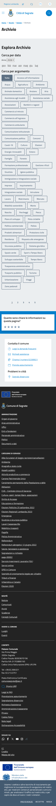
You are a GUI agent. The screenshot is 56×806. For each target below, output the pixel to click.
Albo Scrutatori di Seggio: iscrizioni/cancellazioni (23, 457)
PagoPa (5, 532)
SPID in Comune (9, 569)
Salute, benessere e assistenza (15, 548)
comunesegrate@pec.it (12, 681)
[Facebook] (7, 739)
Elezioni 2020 (8, 586)
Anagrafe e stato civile (11, 466)
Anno (4, 60)
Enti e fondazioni (9, 431)
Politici (5, 439)
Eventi (4, 635)
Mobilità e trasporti (10, 528)
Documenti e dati (9, 443)
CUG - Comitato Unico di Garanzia (16, 490)
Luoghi (5, 631)
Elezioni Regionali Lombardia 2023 (17, 511)
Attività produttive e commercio (16, 474)
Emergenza (6, 515)
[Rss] (26, 739)
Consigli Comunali (9, 616)
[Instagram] (21, 739)
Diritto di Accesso (9, 499)
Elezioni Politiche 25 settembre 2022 (18, 507)
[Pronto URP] (31, 4)
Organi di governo (9, 418)
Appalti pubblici (8, 470)
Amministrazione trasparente (15, 708)
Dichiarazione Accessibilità (13, 725)
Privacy (5, 712)
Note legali (6, 721)
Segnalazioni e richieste (12, 553)
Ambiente (6, 462)
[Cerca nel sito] (49, 13)
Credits (5, 751)
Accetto (40, 802)
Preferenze (26, 802)
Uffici (4, 427)
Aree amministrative (11, 422)
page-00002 (7, 557)
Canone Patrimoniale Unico (14, 478)
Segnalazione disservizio (12, 700)
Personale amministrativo (13, 435)
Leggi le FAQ (7, 692)
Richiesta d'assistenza (11, 704)
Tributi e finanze (9, 577)
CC (3, 748)
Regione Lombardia (11, 4)
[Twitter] (12, 739)
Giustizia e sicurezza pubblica (14, 519)
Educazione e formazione (13, 503)
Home (4, 22)
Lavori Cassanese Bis (11, 524)
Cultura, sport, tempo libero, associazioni (20, 495)
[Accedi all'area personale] (50, 4)
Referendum (7, 540)
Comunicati (7, 604)
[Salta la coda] (23, 4)
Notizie (19, 22)
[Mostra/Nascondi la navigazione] (3, 12)
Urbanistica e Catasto (11, 582)
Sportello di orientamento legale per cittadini (21, 573)
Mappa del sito (8, 754)
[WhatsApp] (3, 739)
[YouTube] (17, 739)
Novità (11, 22)
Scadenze (6, 612)
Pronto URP (11, 686)
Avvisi (4, 608)
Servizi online (8, 565)
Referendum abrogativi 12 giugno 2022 (19, 544)
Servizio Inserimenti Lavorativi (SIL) (17, 561)
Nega (49, 802)
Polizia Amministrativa (12, 536)
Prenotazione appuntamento (14, 696)
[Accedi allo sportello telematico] (40, 4)
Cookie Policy (7, 717)
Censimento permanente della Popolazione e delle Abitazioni (23, 484)
